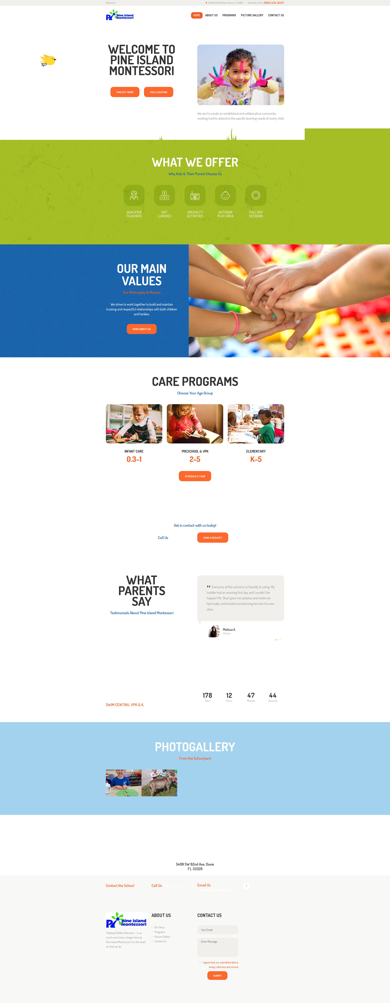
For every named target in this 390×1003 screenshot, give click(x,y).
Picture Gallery (162, 936)
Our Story (159, 927)
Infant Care (134, 451)
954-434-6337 (181, 537)
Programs (159, 932)
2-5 (195, 459)
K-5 (256, 459)
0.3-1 (134, 459)
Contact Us (160, 941)
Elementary (256, 451)
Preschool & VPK (195, 451)
